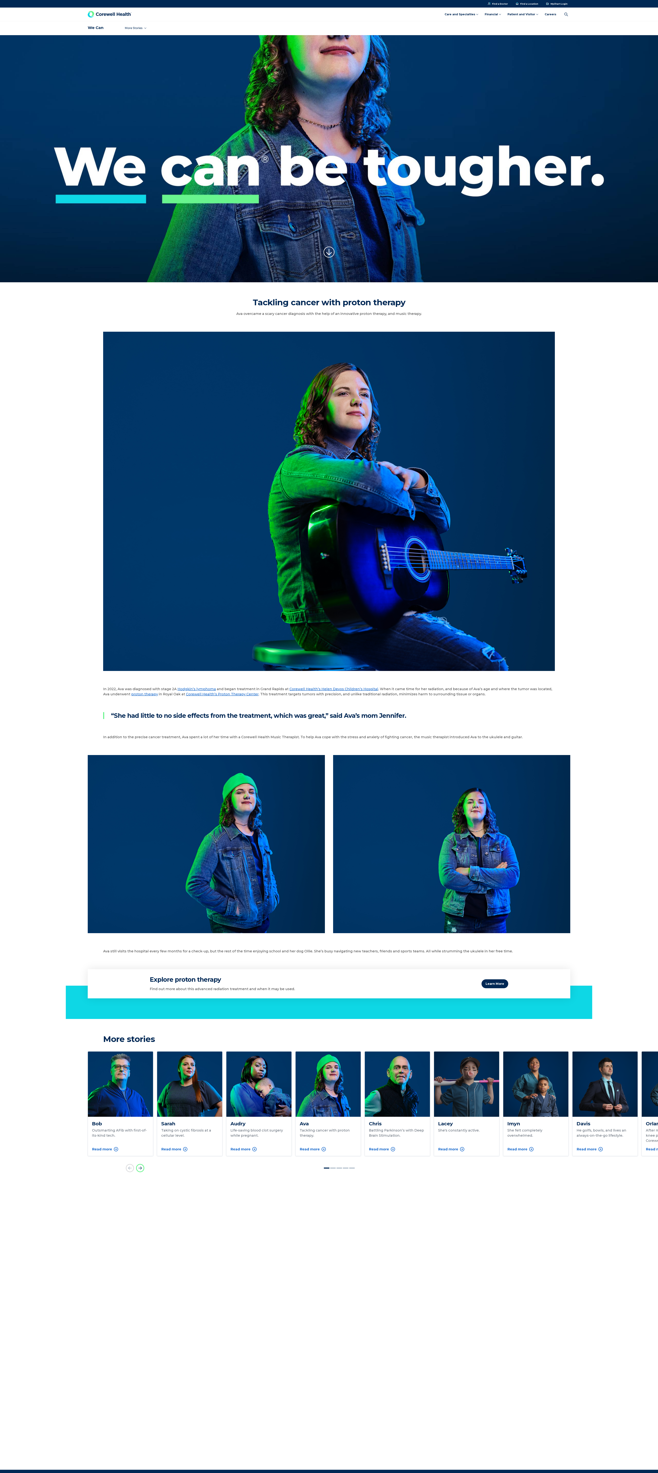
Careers (550, 14)
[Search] (566, 14)
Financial (491, 14)
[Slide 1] (326, 1168)
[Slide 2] (333, 1168)
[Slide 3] (339, 1168)
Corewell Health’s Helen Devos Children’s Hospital (333, 689)
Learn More (495, 984)
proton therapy (144, 694)
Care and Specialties (460, 14)
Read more (102, 1149)
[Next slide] (140, 1168)
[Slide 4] (345, 1168)
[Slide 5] (352, 1168)
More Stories (134, 28)
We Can (95, 27)
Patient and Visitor (521, 14)
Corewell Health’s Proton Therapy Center (222, 694)
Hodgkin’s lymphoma (197, 689)
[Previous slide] (130, 1168)
